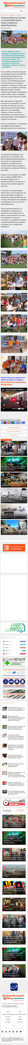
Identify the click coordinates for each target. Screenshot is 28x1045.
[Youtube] (21, 1031)
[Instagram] (13, 1031)
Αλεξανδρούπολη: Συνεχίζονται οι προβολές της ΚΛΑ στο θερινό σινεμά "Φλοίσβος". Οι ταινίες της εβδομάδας (14, 468)
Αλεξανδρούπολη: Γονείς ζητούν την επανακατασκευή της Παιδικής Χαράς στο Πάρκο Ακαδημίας (16, 728)
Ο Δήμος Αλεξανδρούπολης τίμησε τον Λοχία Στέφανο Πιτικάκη (12, 453)
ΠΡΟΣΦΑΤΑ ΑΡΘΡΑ (8, 702)
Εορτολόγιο (8, 1016)
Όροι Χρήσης (8, 1022)
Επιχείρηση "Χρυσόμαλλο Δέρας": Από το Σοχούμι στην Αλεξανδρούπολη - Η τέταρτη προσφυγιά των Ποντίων (13, 515)
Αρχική (2, 15)
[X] (6, 1031)
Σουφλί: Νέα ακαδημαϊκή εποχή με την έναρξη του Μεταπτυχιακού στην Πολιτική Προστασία (17, 793)
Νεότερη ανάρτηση (14, 427)
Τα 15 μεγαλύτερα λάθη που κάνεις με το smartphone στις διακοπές (14, 890)
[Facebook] (2, 1031)
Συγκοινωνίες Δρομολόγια (20, 1014)
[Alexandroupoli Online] (14, 7)
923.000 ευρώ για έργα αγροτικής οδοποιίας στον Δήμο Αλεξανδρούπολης (16, 765)
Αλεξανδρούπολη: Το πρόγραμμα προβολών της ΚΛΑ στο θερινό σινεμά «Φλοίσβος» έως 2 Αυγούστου (13, 955)
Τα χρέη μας (8, 909)
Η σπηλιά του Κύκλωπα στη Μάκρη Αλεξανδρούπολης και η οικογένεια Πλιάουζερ (11, 531)
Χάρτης (20, 1016)
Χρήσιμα (8, 1019)
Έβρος (6, 15)
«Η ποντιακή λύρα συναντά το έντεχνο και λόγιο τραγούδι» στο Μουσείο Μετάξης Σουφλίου (16, 756)
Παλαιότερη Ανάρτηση (14, 431)
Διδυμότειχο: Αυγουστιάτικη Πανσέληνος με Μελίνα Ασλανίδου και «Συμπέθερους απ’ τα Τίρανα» (16, 784)
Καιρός (20, 1011)
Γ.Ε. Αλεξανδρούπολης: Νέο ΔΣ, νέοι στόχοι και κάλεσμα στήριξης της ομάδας (13, 484)
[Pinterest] (17, 1031)
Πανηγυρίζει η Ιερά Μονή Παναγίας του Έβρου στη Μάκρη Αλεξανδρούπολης (13, 824)
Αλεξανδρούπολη (12, 15)
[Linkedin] (9, 1031)
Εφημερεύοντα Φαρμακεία (8, 1014)
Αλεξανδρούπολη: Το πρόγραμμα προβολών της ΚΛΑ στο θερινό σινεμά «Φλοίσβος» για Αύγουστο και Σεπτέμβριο (13, 839)
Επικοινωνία (20, 1022)
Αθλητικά (19, 15)
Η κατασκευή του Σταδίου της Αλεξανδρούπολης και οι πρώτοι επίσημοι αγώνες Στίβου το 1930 (13, 500)
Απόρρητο (20, 1019)
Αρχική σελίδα (14, 435)
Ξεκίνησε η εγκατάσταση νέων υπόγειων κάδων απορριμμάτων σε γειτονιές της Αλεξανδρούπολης (16, 709)
